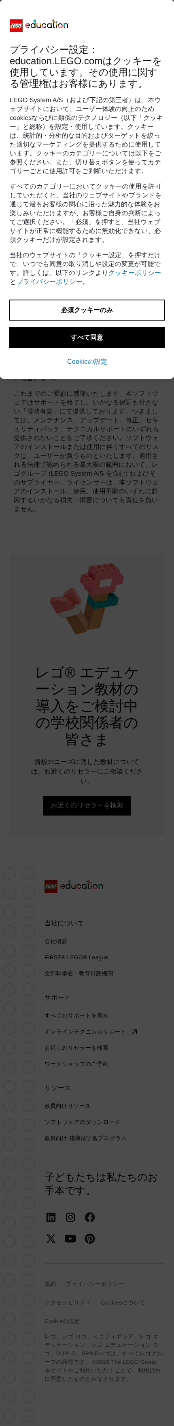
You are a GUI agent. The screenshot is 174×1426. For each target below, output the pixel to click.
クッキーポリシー (134, 273)
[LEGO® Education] (40, 25)
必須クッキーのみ (87, 309)
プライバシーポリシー (49, 282)
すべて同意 (87, 337)
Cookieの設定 (87, 361)
